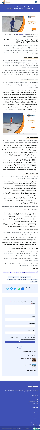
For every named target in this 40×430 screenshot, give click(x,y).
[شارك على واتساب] (18, 288)
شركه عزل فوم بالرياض (27, 364)
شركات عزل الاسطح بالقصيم (11, 279)
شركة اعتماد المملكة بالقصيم (21, 34)
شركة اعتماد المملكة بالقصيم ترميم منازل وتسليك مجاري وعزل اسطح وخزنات (20, 272)
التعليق (33, 303)
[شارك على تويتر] (15, 288)
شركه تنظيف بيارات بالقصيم (26, 358)
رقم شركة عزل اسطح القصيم (32, 279)
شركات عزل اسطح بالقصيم (22, 279)
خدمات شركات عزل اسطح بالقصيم (14, 277)
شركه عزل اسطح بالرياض (31, 370)
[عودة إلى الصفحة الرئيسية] (32, 8)
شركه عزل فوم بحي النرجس (31, 355)
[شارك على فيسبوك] (22, 288)
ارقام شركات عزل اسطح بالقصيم (25, 277)
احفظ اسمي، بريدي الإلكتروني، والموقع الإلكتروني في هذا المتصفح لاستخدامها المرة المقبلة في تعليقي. (22, 338)
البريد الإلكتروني (31, 323)
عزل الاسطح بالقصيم (34, 281)
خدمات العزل (28, 8)
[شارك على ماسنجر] (11, 288)
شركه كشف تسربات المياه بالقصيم (29, 351)
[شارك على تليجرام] (7, 288)
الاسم (33, 316)
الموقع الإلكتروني (31, 330)
